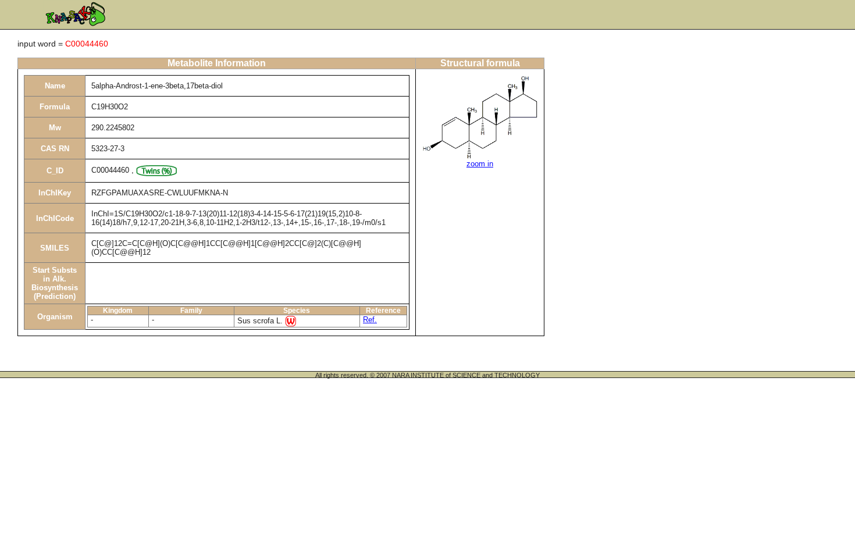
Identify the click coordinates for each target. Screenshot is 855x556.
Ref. (370, 319)
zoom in (479, 163)
